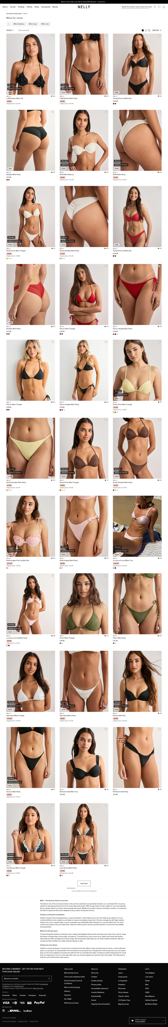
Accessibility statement (99, 988)
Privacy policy (96, 985)
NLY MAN (67, 999)
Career (93, 1000)
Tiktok (14, 995)
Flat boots (121, 988)
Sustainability (96, 996)
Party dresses (123, 992)
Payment (67, 995)
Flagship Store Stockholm (100, 1004)
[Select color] (7, 875)
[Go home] (84, 7)
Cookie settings (97, 981)
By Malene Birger (151, 1004)
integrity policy (19, 986)
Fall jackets (122, 969)
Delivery (67, 991)
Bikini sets (45, 24)
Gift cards (94, 973)
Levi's (147, 969)
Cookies (94, 977)
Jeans (120, 973)
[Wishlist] (159, 7)
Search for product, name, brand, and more (135, 7)
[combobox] (157, 30)
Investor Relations (97, 992)
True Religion (150, 973)
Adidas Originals (151, 1000)
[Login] (154, 7)
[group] (146, 30)
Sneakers (121, 985)
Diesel (147, 981)
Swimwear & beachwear (14, 13)
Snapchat (42, 995)
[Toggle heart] (52, 36)
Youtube (22, 995)
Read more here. (38, 988)
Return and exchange (72, 987)
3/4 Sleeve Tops (124, 1000)
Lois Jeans (149, 977)
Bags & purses (123, 1004)
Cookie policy (33, 1021)
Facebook (6, 995)
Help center (68, 969)
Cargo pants (122, 977)
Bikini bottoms (19, 24)
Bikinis (25, 13)
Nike (146, 985)
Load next (84, 883)
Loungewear (122, 981)
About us (94, 969)
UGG (147, 988)
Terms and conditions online (74, 977)
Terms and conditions (9, 1021)
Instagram (32, 995)
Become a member (11, 979)
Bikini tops (33, 24)
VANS (147, 992)
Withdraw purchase (71, 1003)
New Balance (150, 996)
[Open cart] (164, 7)
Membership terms (71, 973)
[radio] (142, 30)
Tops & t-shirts (123, 996)
